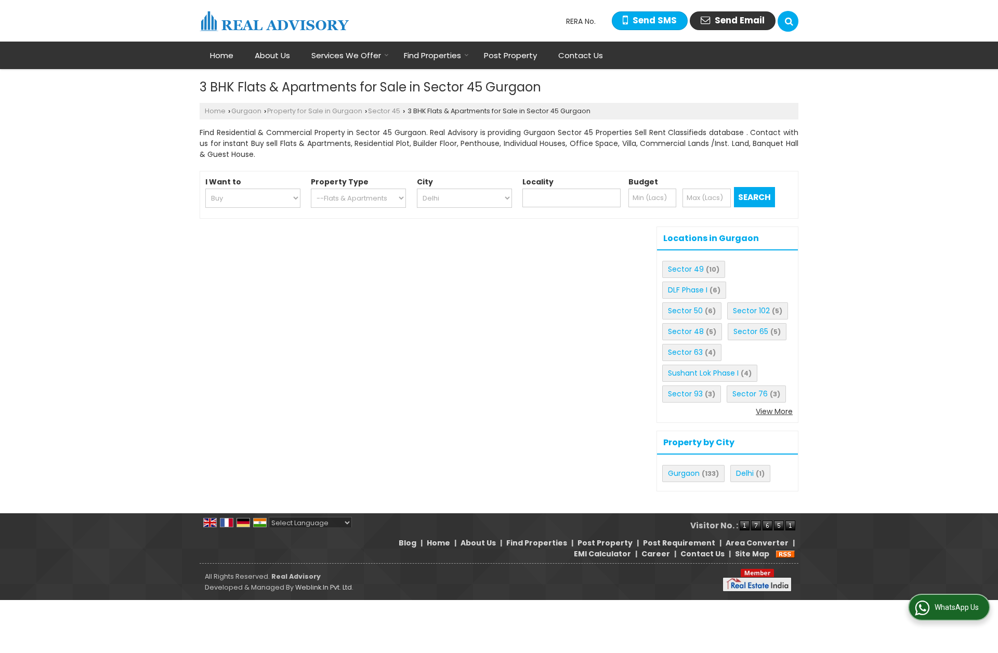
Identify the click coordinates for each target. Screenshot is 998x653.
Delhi (745, 473)
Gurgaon (246, 110)
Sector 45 (384, 110)
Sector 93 (685, 394)
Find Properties (432, 55)
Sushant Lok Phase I (703, 373)
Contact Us (580, 55)
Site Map (752, 554)
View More (774, 411)
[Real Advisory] (274, 21)
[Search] (788, 21)
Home (221, 55)
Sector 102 (751, 310)
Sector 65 (750, 331)
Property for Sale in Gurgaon (314, 110)
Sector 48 (686, 331)
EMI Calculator (602, 554)
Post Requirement (679, 543)
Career (655, 554)
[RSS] (785, 554)
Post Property (510, 55)
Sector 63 (685, 352)
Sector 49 (686, 269)
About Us (272, 55)
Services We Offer (346, 55)
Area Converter (757, 543)
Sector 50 (685, 310)
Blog (407, 543)
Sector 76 (750, 394)
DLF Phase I (687, 290)
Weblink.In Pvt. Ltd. (324, 587)
